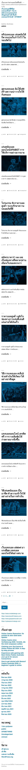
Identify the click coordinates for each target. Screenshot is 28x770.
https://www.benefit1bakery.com (11, 616)
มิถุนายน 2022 (6, 690)
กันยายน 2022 (6, 682)
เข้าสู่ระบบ (5, 749)
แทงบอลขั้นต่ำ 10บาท (8, 11)
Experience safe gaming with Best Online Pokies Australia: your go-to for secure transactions (12, 656)
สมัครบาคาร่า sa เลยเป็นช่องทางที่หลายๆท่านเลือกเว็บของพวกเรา (13, 260)
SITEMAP (18, 17)
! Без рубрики (6, 726)
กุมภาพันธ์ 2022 (7, 701)
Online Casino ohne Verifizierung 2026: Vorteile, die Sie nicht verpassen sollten (13, 642)
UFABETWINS (23, 303)
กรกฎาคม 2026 (7, 680)
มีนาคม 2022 (6, 698)
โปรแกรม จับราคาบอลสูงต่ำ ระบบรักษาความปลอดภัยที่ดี (12, 205)
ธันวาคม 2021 (6, 706)
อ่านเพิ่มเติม (6, 69)
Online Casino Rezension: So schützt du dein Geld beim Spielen (12, 635)
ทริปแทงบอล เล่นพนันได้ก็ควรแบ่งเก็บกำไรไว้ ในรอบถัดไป (13, 37)
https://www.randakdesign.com (11, 613)
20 (9, 596)
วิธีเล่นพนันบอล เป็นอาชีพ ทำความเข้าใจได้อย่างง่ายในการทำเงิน (13, 493)
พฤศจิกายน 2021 (7, 709)
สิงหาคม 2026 (6, 677)
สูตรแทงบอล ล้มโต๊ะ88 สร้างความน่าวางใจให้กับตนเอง (12, 91)
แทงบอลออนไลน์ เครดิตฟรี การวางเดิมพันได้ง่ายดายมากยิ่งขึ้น (13, 436)
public (3, 729)
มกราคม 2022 (6, 703)
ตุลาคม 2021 (6, 711)
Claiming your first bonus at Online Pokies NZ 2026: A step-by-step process (13, 648)
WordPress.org (7, 757)
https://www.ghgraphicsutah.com (11, 619)
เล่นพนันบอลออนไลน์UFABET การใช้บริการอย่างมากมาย (12, 149)
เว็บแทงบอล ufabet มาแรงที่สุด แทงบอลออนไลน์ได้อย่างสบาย (13, 550)
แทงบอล (22, 76)
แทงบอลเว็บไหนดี (7, 17)
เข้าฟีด (3, 751)
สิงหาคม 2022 (6, 685)
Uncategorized (22, 134)
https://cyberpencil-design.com (11, 621)
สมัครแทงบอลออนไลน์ (9, 13)
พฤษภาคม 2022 (7, 693)
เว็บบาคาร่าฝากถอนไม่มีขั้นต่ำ (11, 2)
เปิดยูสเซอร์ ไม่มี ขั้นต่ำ (9, 15)
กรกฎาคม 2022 (7, 688)
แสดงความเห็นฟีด (7, 754)
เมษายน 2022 (6, 696)
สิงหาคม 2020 (6, 714)
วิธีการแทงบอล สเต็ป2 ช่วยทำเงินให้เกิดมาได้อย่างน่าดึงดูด (12, 376)
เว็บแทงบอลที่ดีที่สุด (7, 9)
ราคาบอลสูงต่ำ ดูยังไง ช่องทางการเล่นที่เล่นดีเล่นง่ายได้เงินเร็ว (12, 319)
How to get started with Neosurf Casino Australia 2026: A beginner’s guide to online (13, 663)
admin (4, 76)
